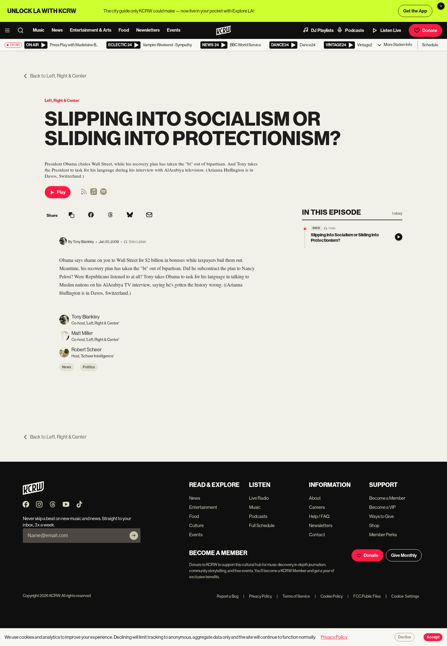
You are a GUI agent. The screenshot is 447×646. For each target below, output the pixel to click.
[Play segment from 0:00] (305, 229)
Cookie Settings (405, 596)
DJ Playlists (322, 30)
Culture (196, 525)
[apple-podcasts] (93, 193)
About (315, 498)
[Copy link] (71, 215)
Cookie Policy (329, 596)
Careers (317, 507)
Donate (429, 30)
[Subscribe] (134, 535)
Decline (404, 637)
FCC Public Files (364, 596)
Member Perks (383, 534)
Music (38, 30)
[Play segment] (398, 237)
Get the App (415, 11)
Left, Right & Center (62, 100)
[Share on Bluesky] (130, 215)
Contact (317, 534)
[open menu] (9, 30)
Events (173, 30)
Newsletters (148, 30)
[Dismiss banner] (441, 6)
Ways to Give (381, 516)
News (57, 30)
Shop (374, 525)
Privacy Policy (257, 596)
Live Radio (259, 498)
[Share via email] (149, 215)
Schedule (430, 45)
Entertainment (203, 507)
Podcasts (354, 30)
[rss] (84, 193)
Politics (89, 367)
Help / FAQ (319, 516)
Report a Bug (227, 596)
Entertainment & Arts (90, 30)
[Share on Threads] (110, 215)
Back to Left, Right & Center (58, 76)
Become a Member (387, 498)
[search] (22, 30)
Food (124, 30)
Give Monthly (404, 555)
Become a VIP (382, 507)
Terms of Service (293, 596)
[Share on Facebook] (91, 215)
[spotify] (103, 193)
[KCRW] (33, 493)
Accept (433, 637)
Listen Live (390, 30)
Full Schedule (262, 525)
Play (61, 192)
